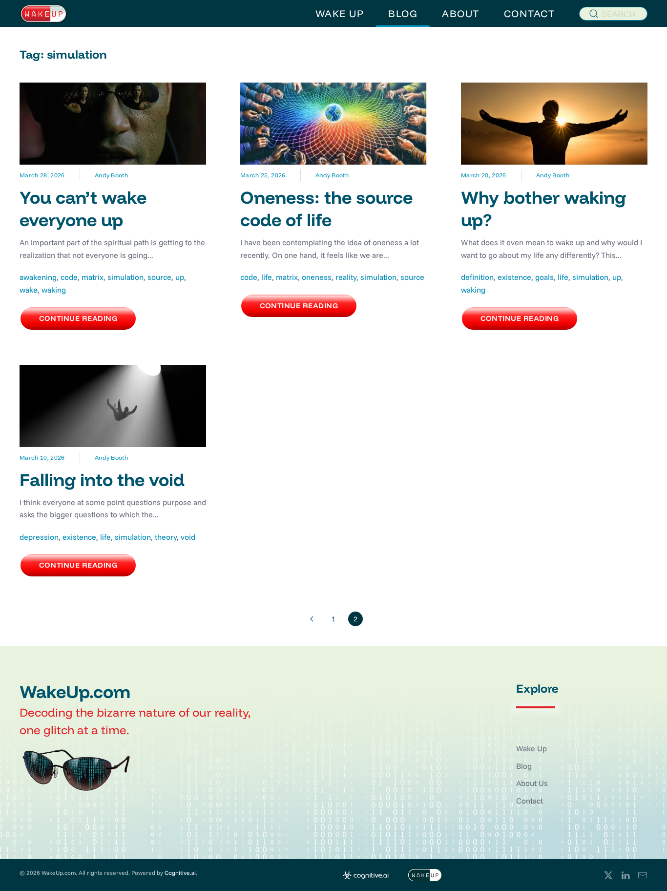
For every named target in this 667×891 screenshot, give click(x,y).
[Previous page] (311, 619)
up (179, 277)
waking (54, 290)
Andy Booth (111, 175)
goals (544, 277)
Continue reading (78, 318)
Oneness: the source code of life (326, 208)
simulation (125, 277)
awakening (38, 277)
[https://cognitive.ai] (366, 874)
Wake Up (531, 748)
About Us (532, 783)
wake (29, 290)
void (188, 537)
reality (345, 277)
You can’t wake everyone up (83, 208)
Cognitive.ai (180, 872)
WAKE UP (339, 13)
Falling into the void (102, 479)
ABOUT (460, 13)
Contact (529, 801)
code (69, 277)
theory (166, 537)
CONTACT (529, 13)
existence (514, 277)
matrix (93, 277)
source (159, 277)
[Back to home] (43, 13)
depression (39, 537)
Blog (524, 766)
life (266, 277)
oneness (317, 277)
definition (477, 277)
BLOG (402, 13)
